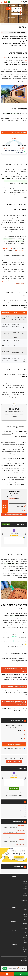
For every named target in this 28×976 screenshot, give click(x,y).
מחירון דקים (25, 881)
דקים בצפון (25, 888)
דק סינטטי (25, 923)
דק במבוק (25, 914)
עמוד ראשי (25, 879)
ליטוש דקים (25, 949)
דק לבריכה (25, 933)
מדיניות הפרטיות (24, 900)
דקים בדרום (25, 883)
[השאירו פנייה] (5, 2)
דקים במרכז (25, 886)
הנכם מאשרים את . (15, 17)
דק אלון (25, 916)
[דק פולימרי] (14, 94)
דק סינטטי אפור (23, 812)
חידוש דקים (25, 951)
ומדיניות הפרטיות (8, 514)
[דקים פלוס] (22, 2)
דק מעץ (25, 909)
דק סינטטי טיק (23, 810)
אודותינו (25, 893)
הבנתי (4, 968)
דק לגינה (25, 935)
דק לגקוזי (25, 940)
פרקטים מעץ (24, 962)
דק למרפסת (24, 937)
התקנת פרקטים (24, 958)
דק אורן (25, 919)
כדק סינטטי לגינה (10, 281)
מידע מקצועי (24, 891)
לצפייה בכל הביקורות (6, 524)
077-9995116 (11, 498)
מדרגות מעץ (24, 942)
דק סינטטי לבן (23, 814)
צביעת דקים (25, 947)
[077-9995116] (9, 2)
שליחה (9, 9)
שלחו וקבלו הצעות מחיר (14, 744)
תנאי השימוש (13, 17)
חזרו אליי (4, 506)
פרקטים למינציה (24, 960)
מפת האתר (25, 905)
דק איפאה (25, 912)
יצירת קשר (25, 895)
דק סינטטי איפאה (23, 808)
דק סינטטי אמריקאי (22, 806)
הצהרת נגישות (24, 902)
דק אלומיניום (24, 816)
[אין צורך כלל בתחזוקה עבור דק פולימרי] (14, 590)
